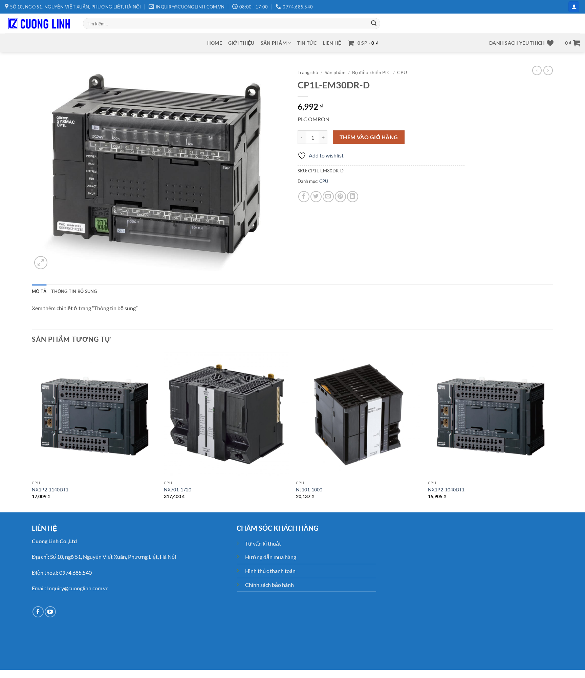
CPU (402, 72)
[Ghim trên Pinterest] (340, 196)
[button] (573, 7)
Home (214, 43)
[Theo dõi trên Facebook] (38, 611)
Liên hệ (332, 43)
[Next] (553, 431)
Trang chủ (308, 72)
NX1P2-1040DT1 (446, 489)
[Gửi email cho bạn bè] (328, 196)
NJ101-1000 (309, 489)
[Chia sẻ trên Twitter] (316, 196)
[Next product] (537, 70)
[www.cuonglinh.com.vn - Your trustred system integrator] (39, 23)
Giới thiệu (241, 43)
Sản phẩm (274, 43)
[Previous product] (548, 70)
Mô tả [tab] (39, 291)
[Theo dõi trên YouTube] (50, 611)
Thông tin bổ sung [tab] (74, 291)
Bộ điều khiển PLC (371, 72)
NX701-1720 (177, 489)
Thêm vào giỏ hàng (369, 137)
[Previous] (32, 431)
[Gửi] (374, 23)
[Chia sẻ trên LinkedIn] (352, 196)
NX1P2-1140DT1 (50, 489)
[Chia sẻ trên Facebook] (303, 196)
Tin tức (307, 43)
